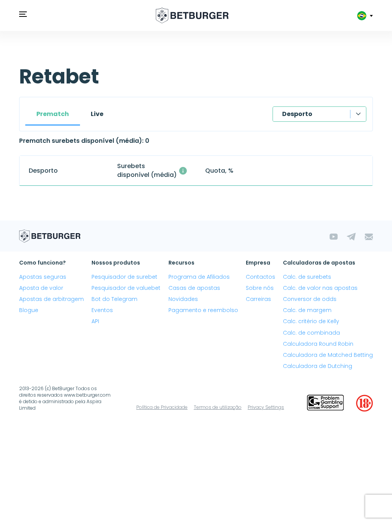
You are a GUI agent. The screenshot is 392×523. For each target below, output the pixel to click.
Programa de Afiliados (199, 277)
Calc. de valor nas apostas (320, 288)
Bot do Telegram (114, 299)
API (95, 321)
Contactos (260, 277)
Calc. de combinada (311, 333)
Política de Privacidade (162, 407)
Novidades (183, 299)
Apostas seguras (42, 277)
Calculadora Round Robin (318, 344)
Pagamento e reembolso (203, 310)
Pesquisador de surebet (124, 277)
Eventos (102, 310)
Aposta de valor (41, 288)
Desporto (297, 114)
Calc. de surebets (307, 277)
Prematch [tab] (52, 114)
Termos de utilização (218, 407)
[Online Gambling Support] (325, 403)
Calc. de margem (307, 310)
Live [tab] (97, 114)
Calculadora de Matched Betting (328, 355)
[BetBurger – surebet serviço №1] (192, 15)
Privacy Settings (266, 407)
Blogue (28, 310)
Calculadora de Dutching (317, 366)
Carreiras (258, 299)
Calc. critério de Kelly (311, 321)
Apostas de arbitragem (51, 299)
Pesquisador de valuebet (125, 288)
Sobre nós (260, 288)
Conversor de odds (309, 299)
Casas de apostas (194, 288)
